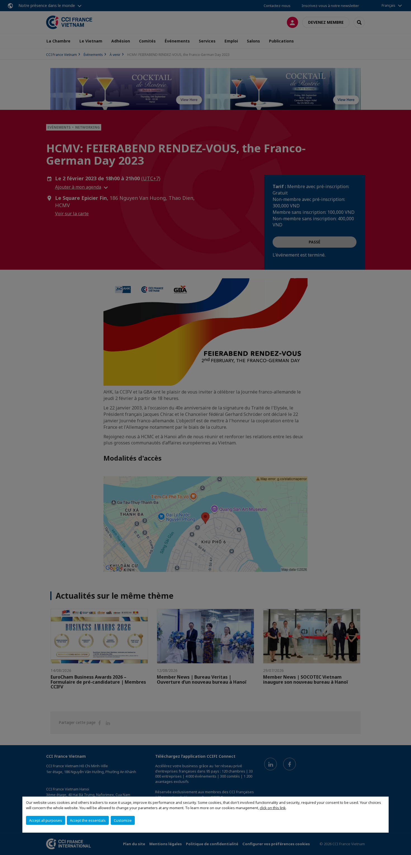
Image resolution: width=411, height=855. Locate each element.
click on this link (273, 807)
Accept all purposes (45, 820)
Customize (123, 820)
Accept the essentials (88, 820)
